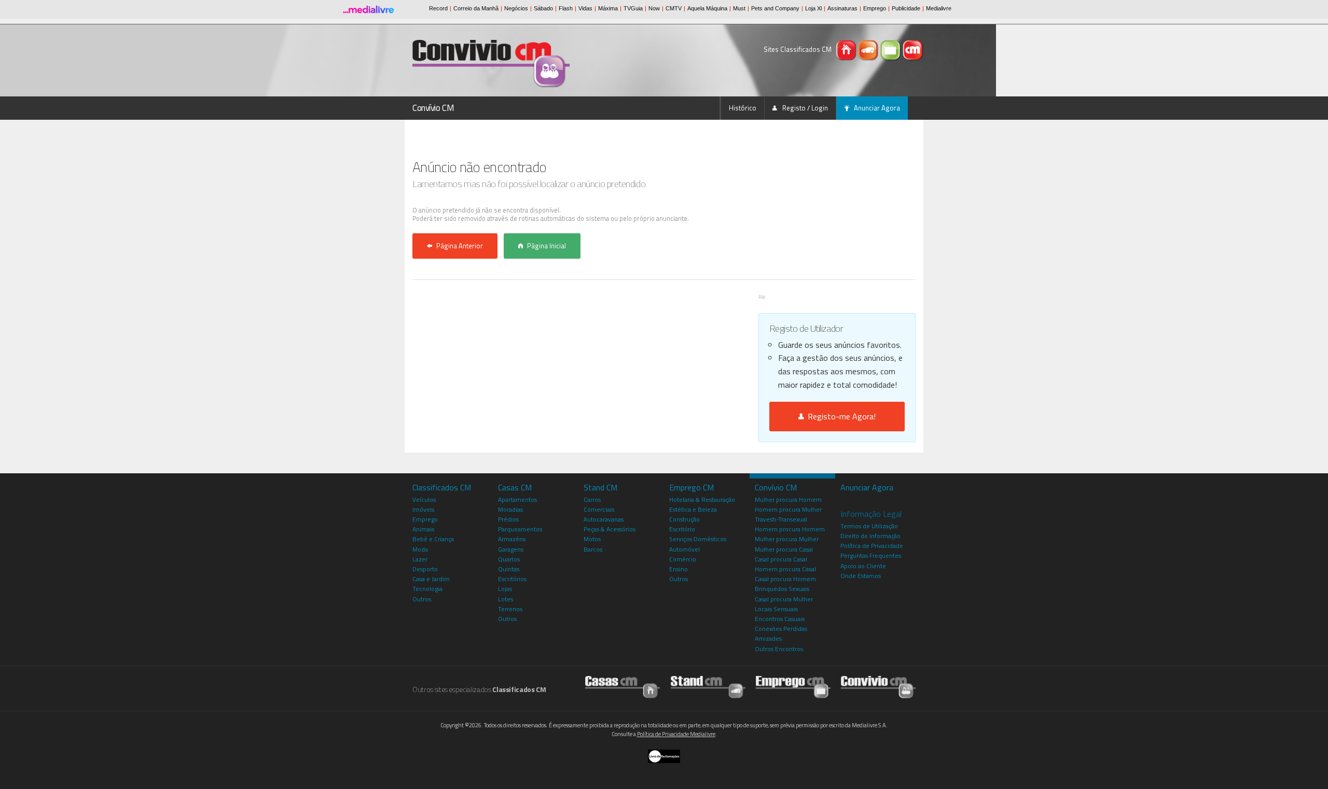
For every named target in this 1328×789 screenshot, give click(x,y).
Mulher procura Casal (784, 549)
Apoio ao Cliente (863, 566)
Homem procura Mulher (788, 509)
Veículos (424, 499)
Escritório (682, 529)
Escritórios (512, 579)
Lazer (419, 559)
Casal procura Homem (785, 579)
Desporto (425, 569)
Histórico (742, 108)
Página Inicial (546, 246)
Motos (592, 539)
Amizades (768, 638)
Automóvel (684, 549)
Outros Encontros (779, 649)
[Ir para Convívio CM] (878, 687)
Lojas (505, 589)
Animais (423, 529)
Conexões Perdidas (781, 628)
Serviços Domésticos (697, 539)
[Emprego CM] (891, 49)
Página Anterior (459, 246)
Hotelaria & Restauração (702, 499)
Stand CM (600, 487)
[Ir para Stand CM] (708, 687)
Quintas (508, 569)
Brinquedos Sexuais (782, 589)
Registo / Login (804, 108)
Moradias (510, 509)
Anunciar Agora (877, 108)
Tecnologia (427, 589)
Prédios (508, 519)
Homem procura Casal (785, 569)
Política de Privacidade (871, 546)
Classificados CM (441, 487)
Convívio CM (433, 108)
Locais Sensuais (776, 609)
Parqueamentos (520, 529)
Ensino (678, 569)
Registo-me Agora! (840, 416)
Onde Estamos (860, 576)
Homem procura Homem (790, 529)
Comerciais (599, 509)
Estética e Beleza (693, 509)
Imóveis (423, 509)
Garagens (510, 549)
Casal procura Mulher (784, 599)
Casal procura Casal (781, 559)
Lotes (505, 599)
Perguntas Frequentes (870, 555)
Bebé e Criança (433, 539)
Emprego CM (691, 487)
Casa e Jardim (431, 579)
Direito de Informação (870, 536)
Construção (684, 519)
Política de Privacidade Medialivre (676, 734)
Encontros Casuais (780, 619)
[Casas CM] (847, 49)
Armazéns (511, 539)
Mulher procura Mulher (787, 539)
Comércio (682, 559)
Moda (420, 549)
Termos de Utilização (869, 526)
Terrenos (510, 609)
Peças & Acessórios (609, 529)
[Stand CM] (869, 49)
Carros (592, 499)
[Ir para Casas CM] (622, 687)
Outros (421, 599)
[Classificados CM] (913, 49)
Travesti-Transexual (781, 519)
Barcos (593, 549)
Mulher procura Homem (788, 499)
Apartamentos (517, 499)
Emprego (425, 519)
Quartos (509, 559)
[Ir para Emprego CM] (793, 687)
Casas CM (515, 487)
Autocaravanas (604, 519)
